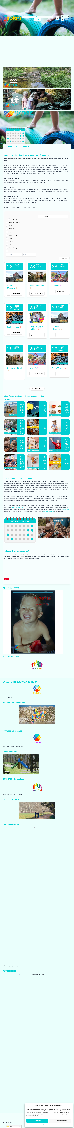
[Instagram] (68, 16)
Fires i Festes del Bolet (44, 427)
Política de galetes (48, 1124)
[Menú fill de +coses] (43, 17)
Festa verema (13, 327)
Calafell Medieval (11, 287)
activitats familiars (48, 511)
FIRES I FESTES (13, 235)
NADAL (11, 238)
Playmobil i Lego (13, 248)
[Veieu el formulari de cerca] (57, 18)
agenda (25, 17)
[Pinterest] (62, 19)
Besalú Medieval (37, 286)
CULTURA (11, 229)
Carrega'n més (37, 388)
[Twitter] (65, 16)
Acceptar (37, 1121)
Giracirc (55, 286)
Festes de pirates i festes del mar (22, 409)
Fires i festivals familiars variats (22, 462)
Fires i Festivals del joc (44, 444)
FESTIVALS (12, 232)
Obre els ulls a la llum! (36, 328)
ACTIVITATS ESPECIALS (15, 222)
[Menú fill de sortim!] (37, 17)
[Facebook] (62, 16)
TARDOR (11, 251)
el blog (10, 1118)
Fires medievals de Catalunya (22, 444)
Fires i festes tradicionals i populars (22, 427)
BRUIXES (11, 225)
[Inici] (4, 150)
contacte (37, 19)
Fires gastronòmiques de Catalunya (67, 409)
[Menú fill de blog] (31, 17)
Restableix (64, 258)
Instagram (66, 509)
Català (11, 1126)
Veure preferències (60, 1121)
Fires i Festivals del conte (66, 426)
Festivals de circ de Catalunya (67, 444)
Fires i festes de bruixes (44, 409)
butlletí (50, 17)
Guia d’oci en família (17, 507)
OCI (10, 244)
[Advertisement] (37, 53)
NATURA (11, 241)
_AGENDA (14, 219)
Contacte (16, 1118)
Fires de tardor (67, 462)
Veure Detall (16, 293)
